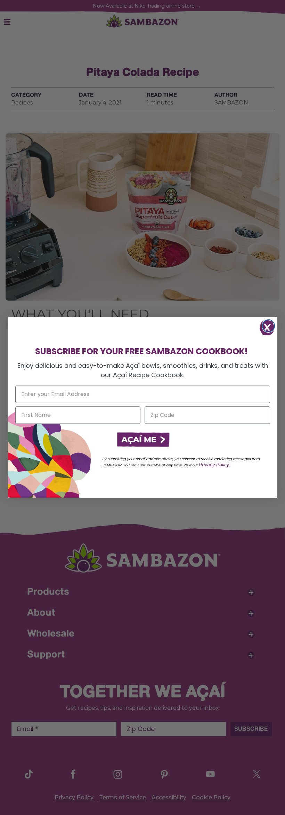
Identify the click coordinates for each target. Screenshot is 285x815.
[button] (142, 440)
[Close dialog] (268, 326)
